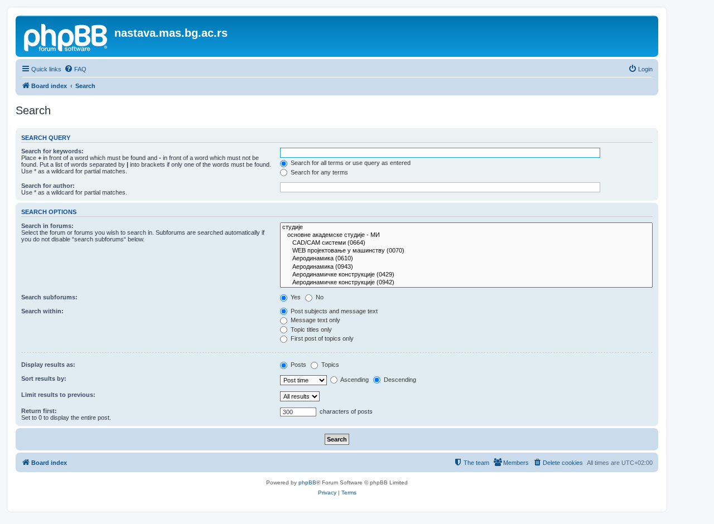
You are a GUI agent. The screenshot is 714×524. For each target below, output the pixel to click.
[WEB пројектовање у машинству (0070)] (466, 251)
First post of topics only (321, 338)
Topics (329, 364)
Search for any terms (318, 172)
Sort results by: (43, 378)
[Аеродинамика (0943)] (466, 267)
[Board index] (66, 36)
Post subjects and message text (333, 311)
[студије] (466, 227)
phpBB (307, 482)
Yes (295, 297)
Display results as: (48, 364)
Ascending (354, 379)
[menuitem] (75, 69)
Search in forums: (47, 225)
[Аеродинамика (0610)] (466, 259)
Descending (399, 379)
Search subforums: (49, 297)
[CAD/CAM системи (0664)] (466, 243)
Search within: (42, 311)
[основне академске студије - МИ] (466, 235)
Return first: (39, 410)
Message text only (314, 320)
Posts (297, 364)
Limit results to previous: (58, 394)
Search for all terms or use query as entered (350, 162)
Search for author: (48, 185)
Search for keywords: (52, 151)
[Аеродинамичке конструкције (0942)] (466, 283)
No (319, 297)
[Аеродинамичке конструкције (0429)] (466, 275)
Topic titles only (310, 329)
